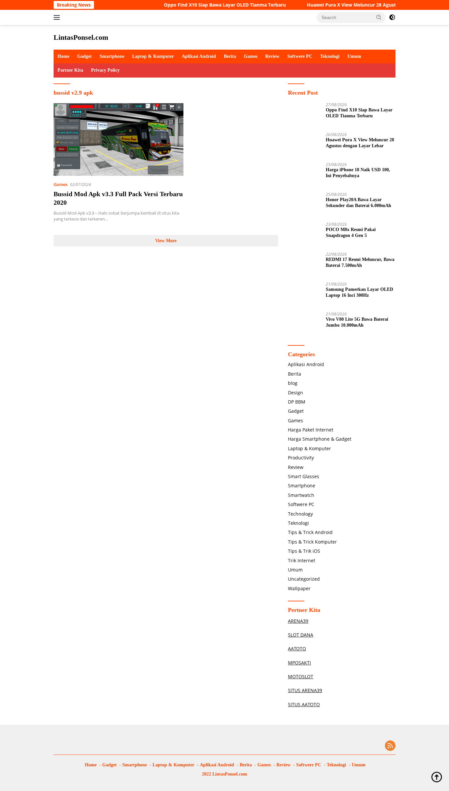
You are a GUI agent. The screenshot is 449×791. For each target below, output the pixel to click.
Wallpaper (299, 588)
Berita (230, 56)
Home (63, 56)
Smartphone (112, 56)
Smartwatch (301, 495)
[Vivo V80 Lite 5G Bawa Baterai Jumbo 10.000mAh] (304, 324)
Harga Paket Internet (310, 430)
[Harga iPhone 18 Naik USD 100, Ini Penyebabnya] (304, 174)
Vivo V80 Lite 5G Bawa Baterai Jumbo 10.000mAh (357, 322)
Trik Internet (301, 560)
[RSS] (390, 746)
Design (295, 392)
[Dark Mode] (392, 17)
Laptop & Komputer (153, 56)
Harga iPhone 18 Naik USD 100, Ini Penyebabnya (358, 172)
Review (272, 56)
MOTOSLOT (300, 676)
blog (292, 383)
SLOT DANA (300, 635)
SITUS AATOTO (304, 704)
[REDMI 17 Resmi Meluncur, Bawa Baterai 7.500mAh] (304, 264)
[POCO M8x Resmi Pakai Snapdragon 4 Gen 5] (304, 234)
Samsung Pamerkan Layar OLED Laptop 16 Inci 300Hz (359, 292)
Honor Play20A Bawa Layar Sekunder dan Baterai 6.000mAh (358, 202)
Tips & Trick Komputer (312, 542)
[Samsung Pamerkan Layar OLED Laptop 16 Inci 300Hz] (304, 294)
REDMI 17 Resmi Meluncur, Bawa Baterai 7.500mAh (360, 262)
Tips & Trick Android (310, 532)
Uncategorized (304, 579)
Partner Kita (70, 70)
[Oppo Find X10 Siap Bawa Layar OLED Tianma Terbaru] (304, 115)
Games (250, 56)
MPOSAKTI (299, 663)
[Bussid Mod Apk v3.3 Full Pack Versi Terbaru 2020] (118, 139)
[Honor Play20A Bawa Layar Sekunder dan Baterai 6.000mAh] (304, 204)
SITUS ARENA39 (305, 690)
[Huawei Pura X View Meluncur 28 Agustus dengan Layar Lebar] (304, 144)
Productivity (301, 457)
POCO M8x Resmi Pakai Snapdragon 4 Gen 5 (351, 232)
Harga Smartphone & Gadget (319, 439)
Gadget (84, 56)
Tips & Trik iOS (304, 551)
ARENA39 (298, 621)
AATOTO (297, 648)
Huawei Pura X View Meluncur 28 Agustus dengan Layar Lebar (364, 5)
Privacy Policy (105, 70)
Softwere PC (299, 56)
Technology (300, 514)
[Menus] (58, 17)
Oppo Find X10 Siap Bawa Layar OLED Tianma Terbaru (212, 5)
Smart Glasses (303, 476)
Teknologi (330, 56)
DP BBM (296, 402)
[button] (379, 17)
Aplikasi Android (199, 56)
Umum (354, 56)
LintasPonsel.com (81, 37)
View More (166, 240)
